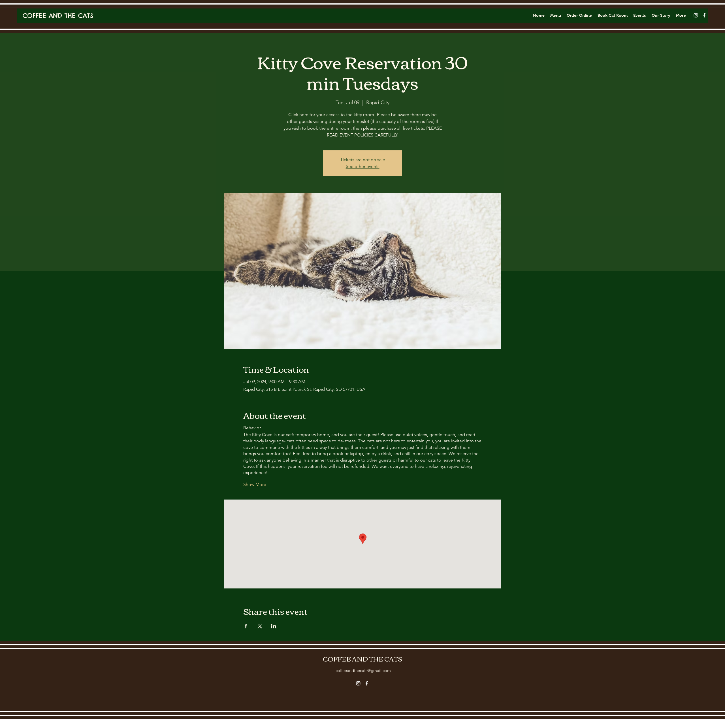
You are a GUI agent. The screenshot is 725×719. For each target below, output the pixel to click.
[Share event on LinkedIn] (273, 626)
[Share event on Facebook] (246, 626)
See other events (362, 166)
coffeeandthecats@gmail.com (363, 670)
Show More (254, 484)
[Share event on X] (260, 626)
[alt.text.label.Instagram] (696, 15)
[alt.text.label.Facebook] (704, 15)
